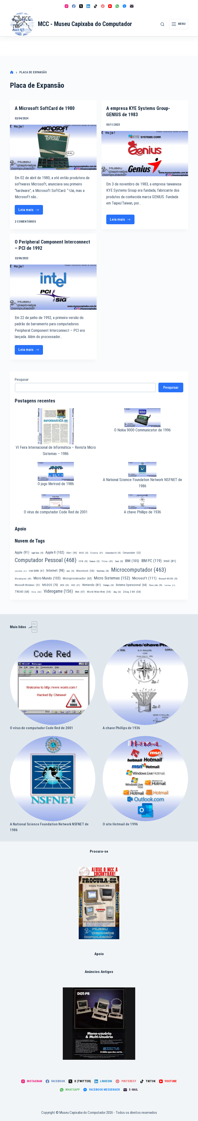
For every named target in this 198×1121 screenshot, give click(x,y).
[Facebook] (74, 6)
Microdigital (23, 578)
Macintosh (85, 570)
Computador (132, 552)
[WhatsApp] (117, 6)
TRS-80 (22, 591)
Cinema (96, 552)
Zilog (117, 592)
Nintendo (91, 585)
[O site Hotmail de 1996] (145, 778)
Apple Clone (37, 553)
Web (80, 591)
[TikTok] (95, 6)
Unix (36, 592)
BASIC (83, 553)
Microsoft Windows (27, 585)
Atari (71, 552)
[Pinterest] (103, 6)
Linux (70, 571)
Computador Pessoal (46, 560)
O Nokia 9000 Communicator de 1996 (142, 430)
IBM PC (151, 560)
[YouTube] (110, 6)
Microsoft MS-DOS (168, 578)
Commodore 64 (112, 553)
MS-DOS (50, 585)
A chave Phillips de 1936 (142, 512)
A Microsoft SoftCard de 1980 (45, 108)
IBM (132, 561)
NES (75, 585)
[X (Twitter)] (81, 6)
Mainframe (103, 571)
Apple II (54, 552)
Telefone (169, 585)
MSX (64, 585)
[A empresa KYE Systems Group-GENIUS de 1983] (144, 153)
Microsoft (144, 578)
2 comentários (25, 221)
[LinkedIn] (88, 6)
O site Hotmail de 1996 (120, 824)
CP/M (83, 561)
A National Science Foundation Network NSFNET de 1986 (49, 827)
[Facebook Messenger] (124, 6)
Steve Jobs (155, 585)
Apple (22, 552)
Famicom (94, 561)
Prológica (108, 585)
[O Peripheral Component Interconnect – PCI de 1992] (53, 287)
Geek (119, 561)
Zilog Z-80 (132, 591)
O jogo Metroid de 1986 (56, 484)
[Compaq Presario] (99, 903)
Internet (55, 570)
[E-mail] (132, 6)
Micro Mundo (47, 578)
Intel (170, 561)
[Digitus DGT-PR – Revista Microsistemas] (99, 1023)
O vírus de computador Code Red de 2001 (56, 512)
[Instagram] (66, 6)
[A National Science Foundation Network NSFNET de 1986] (52, 778)
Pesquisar (21, 379)
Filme (107, 561)
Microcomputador (138, 569)
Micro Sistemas (112, 578)
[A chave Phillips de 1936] (145, 682)
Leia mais (30, 211)
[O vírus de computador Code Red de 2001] (52, 682)
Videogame (58, 591)
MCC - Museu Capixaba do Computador (85, 23)
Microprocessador (77, 578)
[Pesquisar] (162, 24)
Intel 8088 (36, 570)
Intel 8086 (21, 571)
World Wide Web (99, 591)
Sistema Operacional (131, 585)
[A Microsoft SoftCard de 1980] (53, 147)
